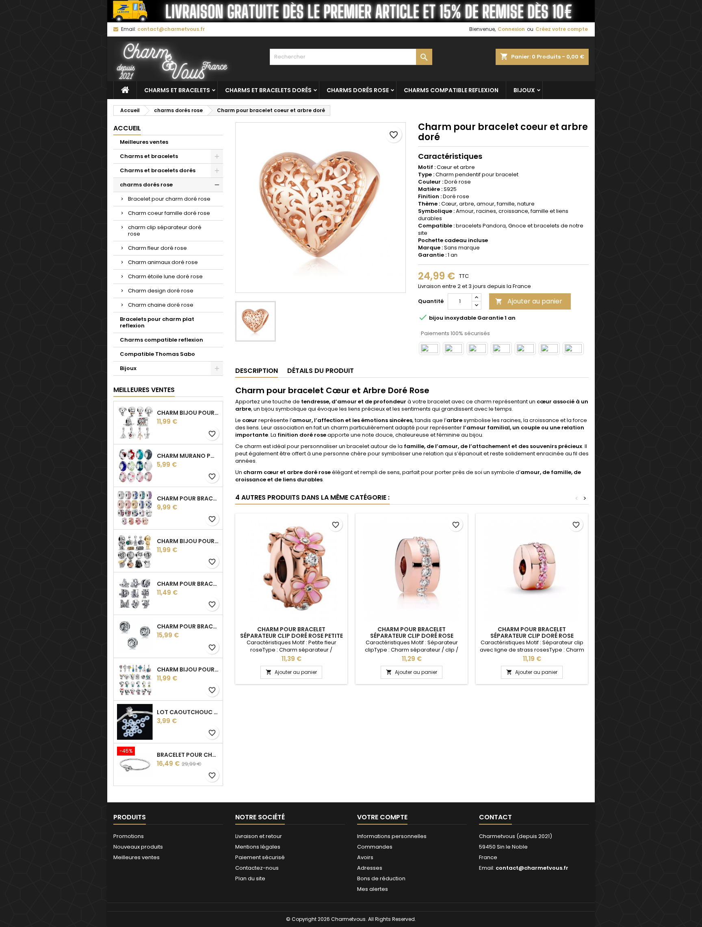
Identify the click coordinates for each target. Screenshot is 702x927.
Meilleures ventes (144, 142)
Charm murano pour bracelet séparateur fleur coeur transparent (188, 456)
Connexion (511, 29)
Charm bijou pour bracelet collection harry (188, 412)
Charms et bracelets (177, 90)
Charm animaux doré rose (163, 262)
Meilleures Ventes (144, 389)
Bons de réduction (381, 878)
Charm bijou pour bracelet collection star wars (188, 541)
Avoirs (365, 857)
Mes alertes (372, 889)
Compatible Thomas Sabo (157, 354)
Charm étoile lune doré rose (165, 276)
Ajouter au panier (528, 301)
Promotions (128, 836)
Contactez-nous (257, 868)
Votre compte (382, 817)
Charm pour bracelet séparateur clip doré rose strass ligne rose (532, 635)
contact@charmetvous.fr (171, 29)
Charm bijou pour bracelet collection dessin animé (188, 669)
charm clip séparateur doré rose (165, 230)
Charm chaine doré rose (160, 305)
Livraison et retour (258, 836)
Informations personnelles (392, 836)
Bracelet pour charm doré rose (169, 199)
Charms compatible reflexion (451, 90)
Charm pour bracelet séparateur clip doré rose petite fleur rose (291, 635)
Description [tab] (256, 370)
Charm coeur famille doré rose (169, 213)
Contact (495, 817)
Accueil (127, 128)
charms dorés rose (358, 90)
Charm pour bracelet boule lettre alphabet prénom (188, 626)
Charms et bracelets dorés (268, 90)
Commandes (374, 847)
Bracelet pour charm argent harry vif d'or (188, 755)
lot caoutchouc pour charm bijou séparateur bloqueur (188, 712)
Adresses (369, 868)
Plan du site (250, 878)
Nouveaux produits (138, 847)
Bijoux (524, 90)
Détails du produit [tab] (320, 370)
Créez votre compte (561, 29)
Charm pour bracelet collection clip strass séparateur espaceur (188, 498)
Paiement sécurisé (260, 857)
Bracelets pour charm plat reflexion (157, 322)
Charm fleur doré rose (157, 248)
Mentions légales (257, 847)
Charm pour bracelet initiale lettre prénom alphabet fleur (188, 583)
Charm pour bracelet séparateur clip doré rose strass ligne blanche (411, 635)
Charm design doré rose (160, 291)
